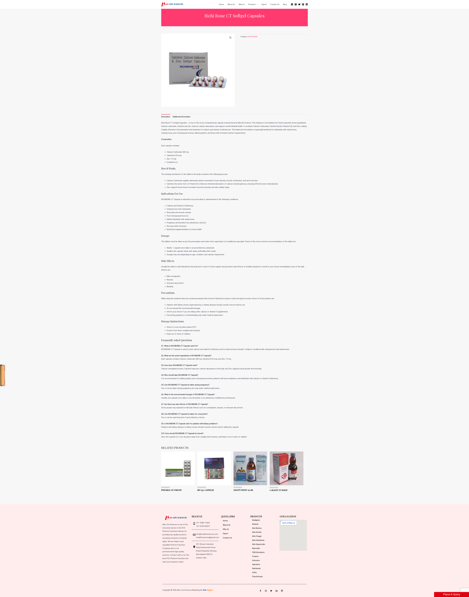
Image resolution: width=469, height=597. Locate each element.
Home (221, 4)
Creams (255, 556)
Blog (285, 4)
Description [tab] (165, 117)
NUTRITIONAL (253, 36)
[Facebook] (292, 4)
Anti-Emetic (257, 532)
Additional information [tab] (181, 117)
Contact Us (274, 4)
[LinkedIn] (276, 591)
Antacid (255, 524)
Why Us (242, 4)
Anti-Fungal (256, 536)
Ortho (254, 572)
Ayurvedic (256, 548)
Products (252, 4)
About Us (231, 4)
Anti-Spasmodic (258, 544)
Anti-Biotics (257, 528)
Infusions (256, 560)
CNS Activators (258, 552)
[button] (230, 37)
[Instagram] (296, 4)
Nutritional (256, 568)
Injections (256, 564)
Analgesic (256, 520)
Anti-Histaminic (258, 540)
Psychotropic (257, 576)
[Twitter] (299, 4)
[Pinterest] (303, 4)
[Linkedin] (307, 4)
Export (264, 4)
